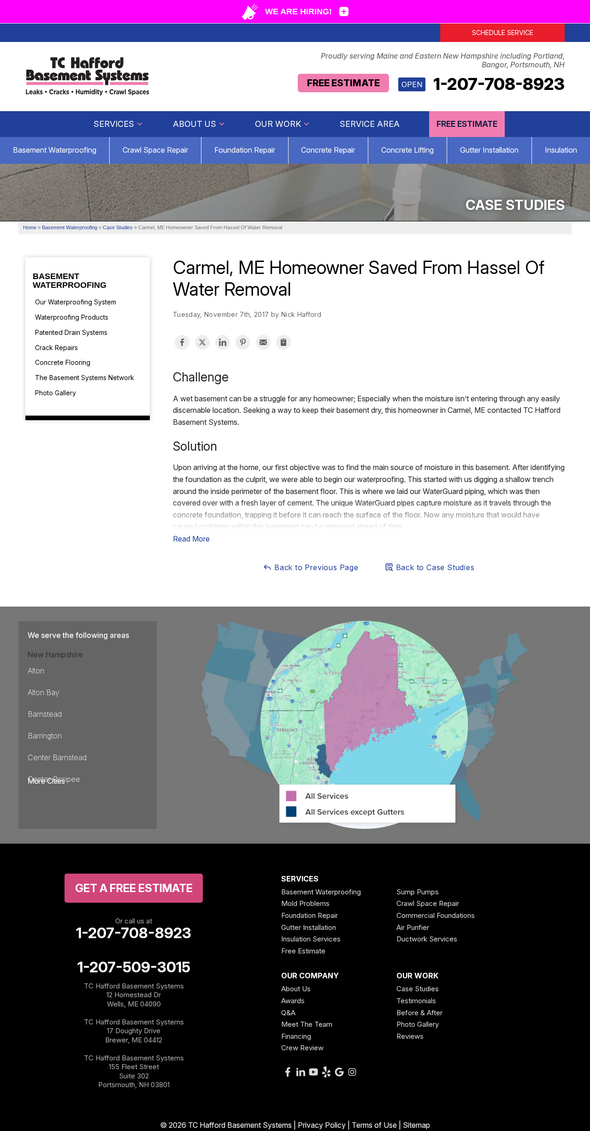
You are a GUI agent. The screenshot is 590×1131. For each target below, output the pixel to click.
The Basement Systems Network (84, 377)
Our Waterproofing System (75, 302)
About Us (194, 124)
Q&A (288, 1012)
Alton (36, 670)
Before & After (419, 1012)
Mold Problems (305, 903)
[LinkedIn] (300, 1071)
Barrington (45, 735)
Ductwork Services (426, 939)
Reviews (410, 1036)
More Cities (46, 781)
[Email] (263, 342)
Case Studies (417, 988)
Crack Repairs (56, 347)
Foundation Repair (244, 150)
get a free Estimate (134, 888)
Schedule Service (502, 32)
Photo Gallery (55, 393)
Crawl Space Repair (155, 150)
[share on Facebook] (182, 342)
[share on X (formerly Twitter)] (202, 342)
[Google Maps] (339, 1071)
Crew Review (302, 1047)
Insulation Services (311, 939)
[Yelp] (326, 1071)
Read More (191, 538)
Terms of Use (374, 1125)
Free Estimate (343, 83)
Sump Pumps (417, 891)
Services (114, 124)
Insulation (561, 150)
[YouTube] (313, 1071)
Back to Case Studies (434, 567)
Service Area (370, 124)
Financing (296, 1036)
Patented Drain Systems (71, 332)
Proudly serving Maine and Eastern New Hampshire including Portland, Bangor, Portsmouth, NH (443, 60)
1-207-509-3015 (133, 967)
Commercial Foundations (435, 915)
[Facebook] (287, 1071)
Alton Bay (43, 692)
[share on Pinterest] (243, 342)
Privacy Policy (322, 1125)
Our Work (278, 124)
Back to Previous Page (315, 567)
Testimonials (416, 1000)
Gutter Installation (489, 150)
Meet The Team (306, 1024)
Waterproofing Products (71, 317)
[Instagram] (352, 1071)
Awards (293, 1000)
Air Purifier (412, 927)
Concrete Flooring (62, 362)
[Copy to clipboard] (283, 342)
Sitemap (416, 1125)
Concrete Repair (328, 150)
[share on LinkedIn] (222, 342)
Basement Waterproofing (54, 150)
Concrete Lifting (407, 150)
